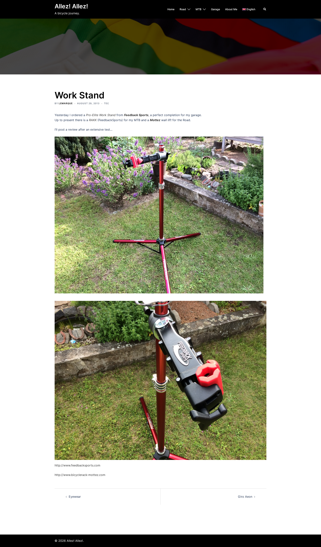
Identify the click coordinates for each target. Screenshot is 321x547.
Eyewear (75, 496)
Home (170, 9)
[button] (264, 9)
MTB (198, 9)
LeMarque (66, 103)
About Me (231, 9)
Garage (215, 9)
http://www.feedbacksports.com (77, 465)
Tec (106, 103)
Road (183, 9)
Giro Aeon (245, 496)
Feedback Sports (136, 115)
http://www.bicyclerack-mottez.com (80, 475)
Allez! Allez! (71, 6)
